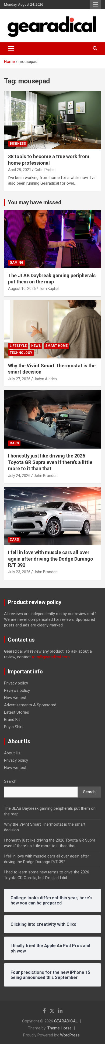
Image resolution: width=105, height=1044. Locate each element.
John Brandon (46, 475)
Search (10, 781)
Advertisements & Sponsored (30, 705)
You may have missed (34, 202)
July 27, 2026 (19, 379)
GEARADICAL (66, 1021)
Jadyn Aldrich (45, 379)
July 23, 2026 (19, 572)
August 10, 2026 (22, 288)
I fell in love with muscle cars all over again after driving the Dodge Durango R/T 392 (50, 559)
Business (18, 143)
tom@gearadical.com (51, 657)
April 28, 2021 (19, 170)
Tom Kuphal (49, 288)
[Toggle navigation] (11, 48)
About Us (12, 753)
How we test (15, 697)
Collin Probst (45, 170)
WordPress (70, 1035)
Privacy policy (16, 683)
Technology (21, 353)
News (36, 346)
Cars (14, 443)
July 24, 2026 (19, 475)
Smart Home (56, 346)
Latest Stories (16, 712)
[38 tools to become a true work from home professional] (52, 120)
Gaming (16, 263)
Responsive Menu (95, 4)
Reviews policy (17, 690)
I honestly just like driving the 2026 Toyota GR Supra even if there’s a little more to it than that (50, 462)
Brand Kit (12, 719)
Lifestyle (18, 346)
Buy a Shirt (13, 726)
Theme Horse (59, 1028)
